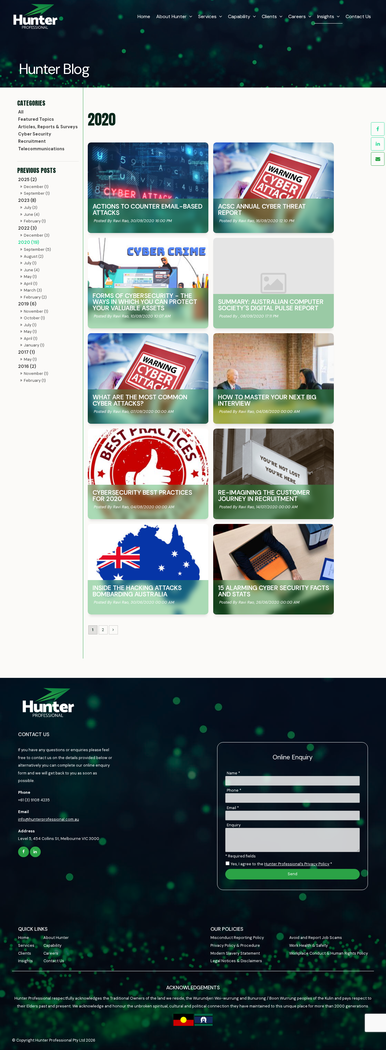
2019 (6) (27, 304)
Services (207, 16)
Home (144, 16)
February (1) (35, 221)
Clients (269, 16)
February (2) (35, 297)
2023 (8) (27, 200)
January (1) (34, 345)
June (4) (32, 214)
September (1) (37, 193)
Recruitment (32, 141)
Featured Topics (36, 119)
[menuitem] (30, 938)
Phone (234, 790)
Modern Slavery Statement (235, 953)
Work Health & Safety (308, 945)
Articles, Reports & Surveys (48, 126)
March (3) (33, 290)
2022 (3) (27, 228)
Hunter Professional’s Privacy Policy (296, 863)
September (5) (37, 249)
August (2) (33, 256)
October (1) (34, 318)
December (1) (36, 186)
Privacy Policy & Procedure (235, 945)
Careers (297, 16)
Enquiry (234, 825)
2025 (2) (27, 179)
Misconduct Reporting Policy (237, 937)
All (21, 112)
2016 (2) (27, 366)
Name (233, 773)
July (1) (30, 263)
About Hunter (171, 16)
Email (233, 807)
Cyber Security (34, 134)
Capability (239, 16)
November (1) (36, 311)
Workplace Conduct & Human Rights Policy (328, 953)
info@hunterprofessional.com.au (48, 819)
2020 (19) (28, 242)
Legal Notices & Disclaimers (236, 960)
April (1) (30, 283)
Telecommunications (41, 149)
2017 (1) (26, 352)
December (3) (36, 235)
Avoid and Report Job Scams (315, 937)
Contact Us (358, 16)
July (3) (30, 207)
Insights (325, 16)
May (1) (30, 276)
